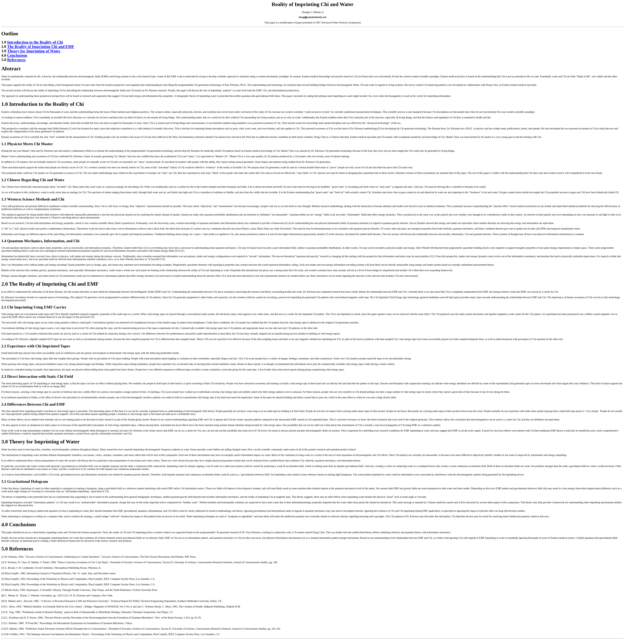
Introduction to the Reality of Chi (35, 42)
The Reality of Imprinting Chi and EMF (40, 46)
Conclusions (17, 55)
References (16, 60)
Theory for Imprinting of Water (34, 51)
